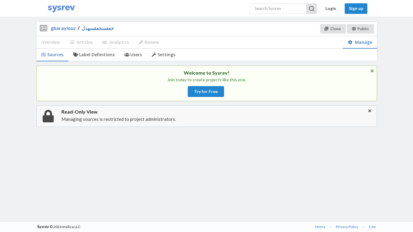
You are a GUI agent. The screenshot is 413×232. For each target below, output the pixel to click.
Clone (335, 28)
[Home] (61, 8)
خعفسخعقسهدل (98, 28)
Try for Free (206, 91)
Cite (372, 226)
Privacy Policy (347, 226)
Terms (320, 226)
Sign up (356, 8)
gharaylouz (63, 28)
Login (330, 8)
